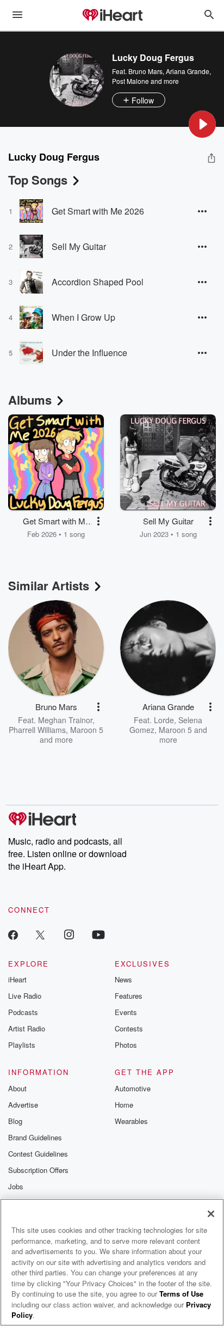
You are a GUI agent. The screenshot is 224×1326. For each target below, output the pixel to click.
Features (128, 996)
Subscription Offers (38, 1170)
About (17, 1088)
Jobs (15, 1186)
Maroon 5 (86, 729)
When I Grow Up (83, 317)
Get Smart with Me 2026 (98, 211)
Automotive (133, 1088)
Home (124, 1104)
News (123, 979)
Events (126, 1012)
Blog (15, 1121)
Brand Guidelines (35, 1137)
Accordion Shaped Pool (98, 282)
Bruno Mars (145, 71)
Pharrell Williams (37, 729)
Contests (129, 1028)
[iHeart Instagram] (69, 934)
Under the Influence (89, 352)
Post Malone (130, 80)
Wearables (131, 1121)
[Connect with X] (40, 934)
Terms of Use (181, 1293)
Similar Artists (48, 585)
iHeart (17, 979)
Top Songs (37, 179)
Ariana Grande (187, 71)
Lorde (164, 719)
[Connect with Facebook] (13, 934)
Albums (30, 399)
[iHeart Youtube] (98, 934)
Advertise (23, 1104)
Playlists (21, 1045)
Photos (126, 1045)
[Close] (211, 1214)
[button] (202, 124)
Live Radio (24, 996)
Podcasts (23, 1012)
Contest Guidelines (38, 1153)
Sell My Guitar (79, 246)
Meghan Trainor (65, 719)
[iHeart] (112, 16)
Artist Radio (26, 1028)
